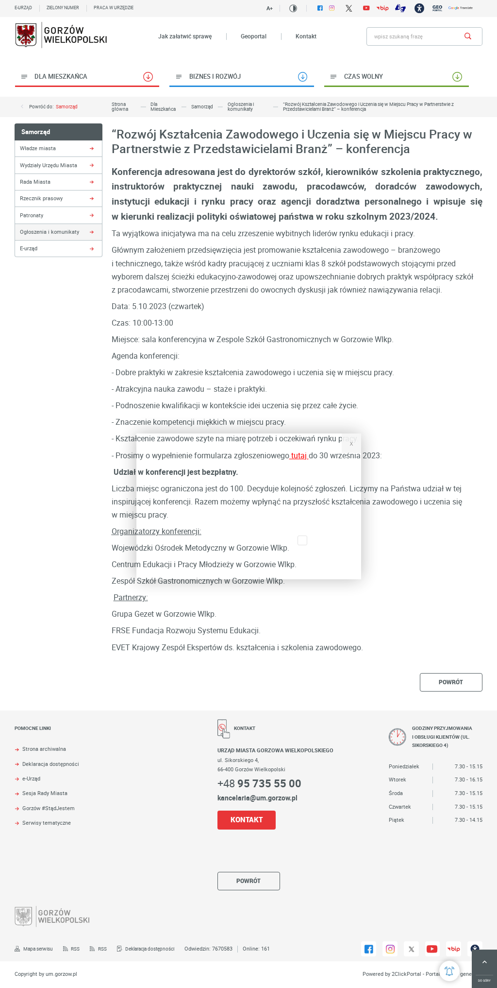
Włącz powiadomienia (248, 564)
